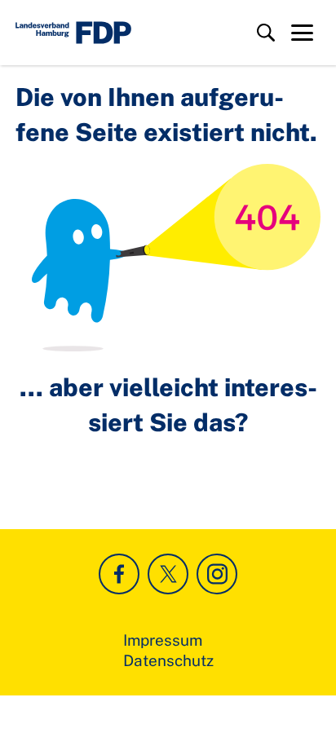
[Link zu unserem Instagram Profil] (217, 574)
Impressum (162, 640)
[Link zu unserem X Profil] (168, 574)
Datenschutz (168, 660)
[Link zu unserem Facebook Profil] (119, 574)
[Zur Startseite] (73, 32)
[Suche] (266, 33)
